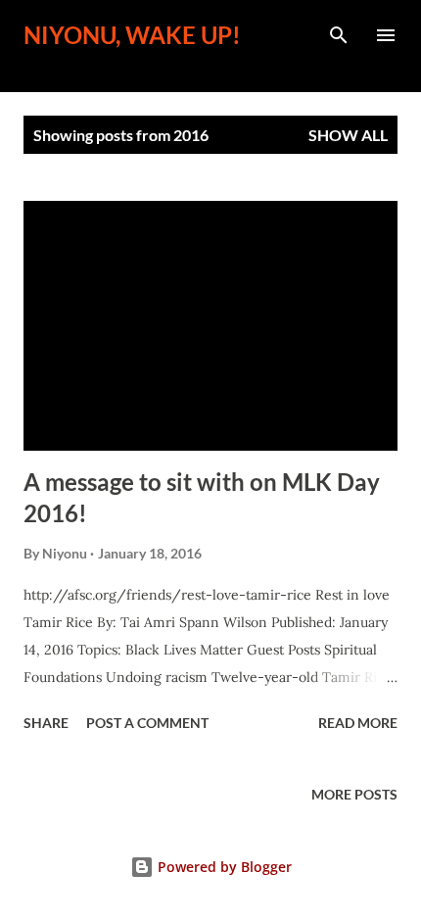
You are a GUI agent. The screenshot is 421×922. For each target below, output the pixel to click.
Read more (358, 722)
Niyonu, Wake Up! (132, 35)
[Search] (339, 35)
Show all (348, 134)
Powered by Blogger (223, 866)
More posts (354, 794)
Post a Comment (147, 722)
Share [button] (46, 722)
